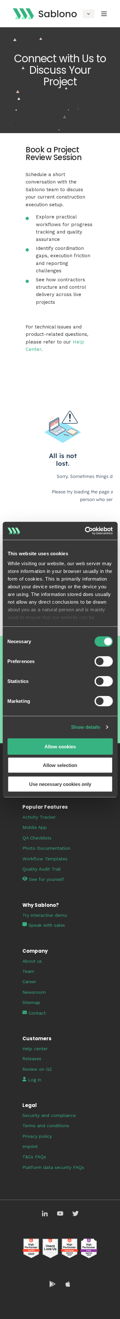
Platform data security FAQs (53, 1167)
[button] (8, 1311)
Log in (33, 1079)
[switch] (103, 661)
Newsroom (34, 992)
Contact (36, 1013)
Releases (31, 1058)
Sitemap (31, 1002)
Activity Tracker (39, 817)
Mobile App (34, 827)
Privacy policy (37, 1136)
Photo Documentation (46, 848)
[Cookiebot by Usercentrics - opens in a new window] (85, 531)
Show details (85, 727)
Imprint (30, 1146)
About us (32, 961)
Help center (35, 1048)
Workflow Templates (45, 858)
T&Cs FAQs (34, 1156)
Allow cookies (60, 746)
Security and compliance (49, 1115)
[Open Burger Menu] (104, 13)
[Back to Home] (45, 13)
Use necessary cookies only (60, 784)
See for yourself (46, 879)
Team (28, 971)
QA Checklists (37, 837)
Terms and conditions (45, 1125)
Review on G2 (37, 1069)
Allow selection (60, 765)
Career (29, 981)
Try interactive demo (44, 915)
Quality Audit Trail (41, 869)
